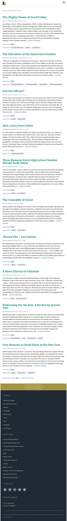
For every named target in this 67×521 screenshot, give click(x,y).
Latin (4, 421)
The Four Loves (21, 298)
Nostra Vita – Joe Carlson (19, 236)
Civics (5, 418)
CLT (23, 338)
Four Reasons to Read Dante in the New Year (31, 344)
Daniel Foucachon (11, 58)
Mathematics (7, 414)
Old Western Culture (56, 84)
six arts (40, 338)
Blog (12, 44)
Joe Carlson (8, 21)
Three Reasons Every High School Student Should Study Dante (30, 162)
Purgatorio (31, 373)
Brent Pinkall (16, 338)
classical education (17, 47)
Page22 (23, 378)
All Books (6, 425)
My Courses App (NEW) (10, 439)
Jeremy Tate (9, 311)
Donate (5, 464)
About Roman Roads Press (11, 443)
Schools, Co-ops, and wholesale (13, 471)
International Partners (10, 474)
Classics (5, 407)
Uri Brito (8, 275)
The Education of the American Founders (29, 54)
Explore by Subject (9, 400)
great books (43, 84)
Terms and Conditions (10, 460)
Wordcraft (6, 411)
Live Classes (7, 428)
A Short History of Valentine (21, 271)
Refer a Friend (7, 467)
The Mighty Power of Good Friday (24, 17)
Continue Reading (34, 40)
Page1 (13, 378)
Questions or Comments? (34, 387)
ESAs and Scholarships (10, 478)
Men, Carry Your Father (18, 125)
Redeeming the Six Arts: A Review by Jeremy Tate (31, 306)
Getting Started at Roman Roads (13, 446)
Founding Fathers (31, 84)
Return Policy (7, 457)
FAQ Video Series (8, 450)
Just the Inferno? (13, 91)
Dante (28, 47)
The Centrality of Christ (18, 200)
